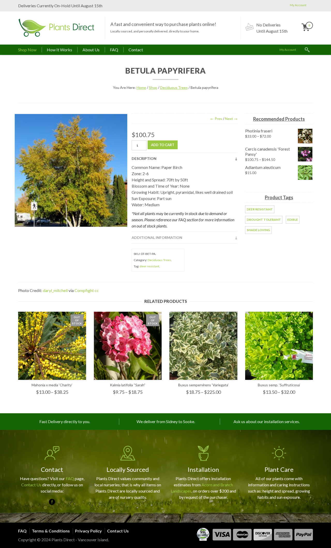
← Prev (216, 118)
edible (292, 220)
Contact (136, 49)
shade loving (258, 230)
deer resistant (149, 266)
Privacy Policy (88, 530)
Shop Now (27, 49)
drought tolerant (264, 220)
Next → (231, 118)
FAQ (114, 49)
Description (144, 158)
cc (97, 290)
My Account (298, 5)
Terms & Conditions (51, 530)
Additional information (157, 237)
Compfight (84, 290)
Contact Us (31, 484)
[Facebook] (52, 502)
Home (141, 87)
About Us (91, 49)
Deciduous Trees (174, 87)
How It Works (59, 49)
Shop (153, 87)
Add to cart (162, 145)
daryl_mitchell (55, 290)
